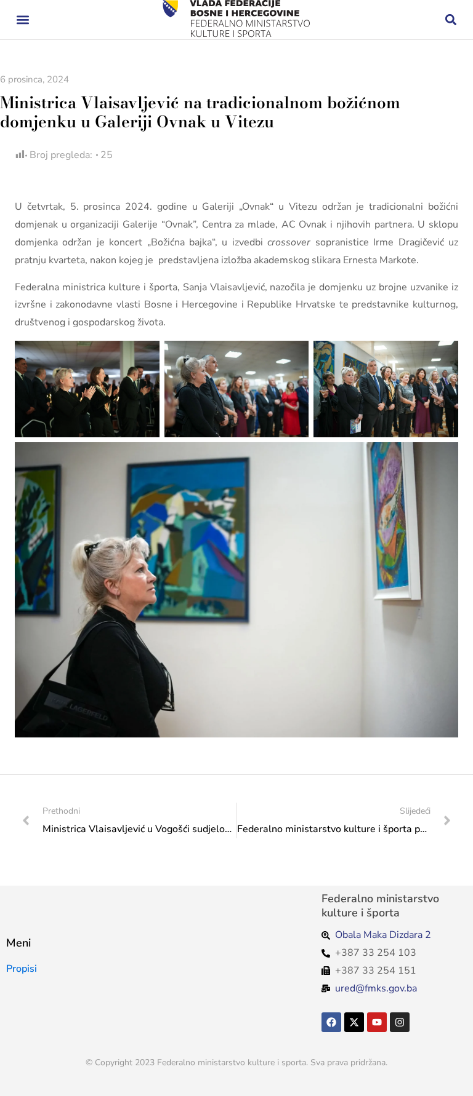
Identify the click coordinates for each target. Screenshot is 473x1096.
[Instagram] (400, 1022)
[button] (22, 20)
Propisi (21, 968)
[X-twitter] (354, 1022)
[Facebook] (331, 1022)
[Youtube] (377, 1022)
